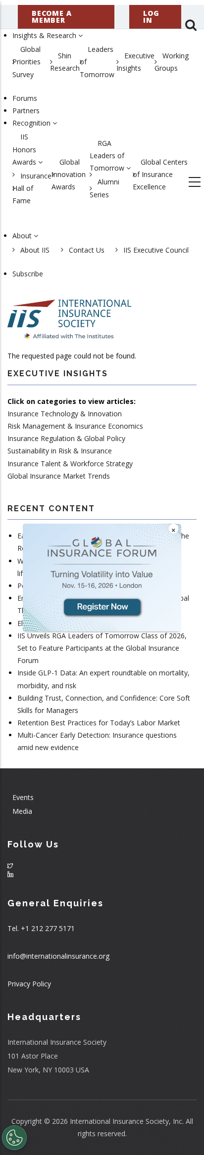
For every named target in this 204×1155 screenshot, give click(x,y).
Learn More (97, 573)
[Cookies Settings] (14, 1137)
